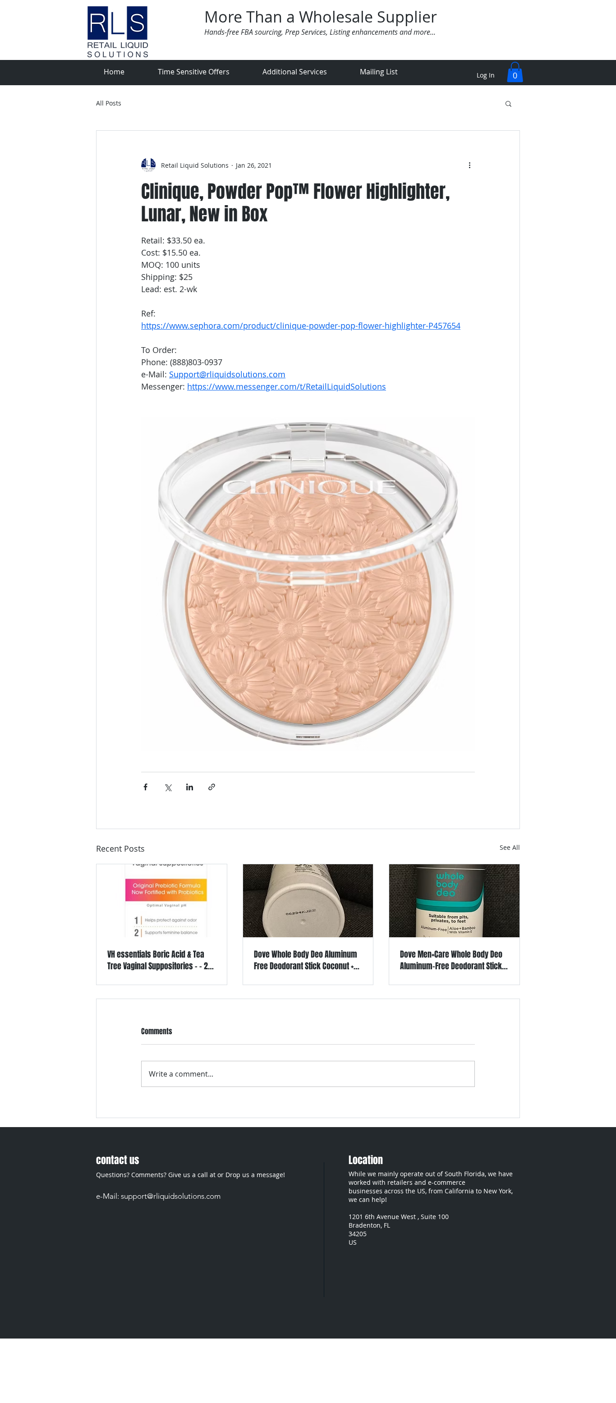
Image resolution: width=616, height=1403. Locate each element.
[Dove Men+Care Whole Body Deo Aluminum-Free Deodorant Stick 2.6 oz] (454, 900)
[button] (515, 72)
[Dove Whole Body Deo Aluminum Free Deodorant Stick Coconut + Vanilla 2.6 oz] (308, 900)
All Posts (108, 103)
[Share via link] (211, 787)
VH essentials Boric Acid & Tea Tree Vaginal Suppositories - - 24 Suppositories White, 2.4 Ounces (159, 960)
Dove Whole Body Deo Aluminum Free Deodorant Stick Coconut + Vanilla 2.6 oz (305, 960)
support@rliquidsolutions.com (171, 1196)
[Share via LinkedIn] (189, 787)
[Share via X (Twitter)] (167, 787)
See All (510, 847)
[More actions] (469, 165)
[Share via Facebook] (145, 787)
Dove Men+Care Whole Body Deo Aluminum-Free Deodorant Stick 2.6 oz (451, 960)
